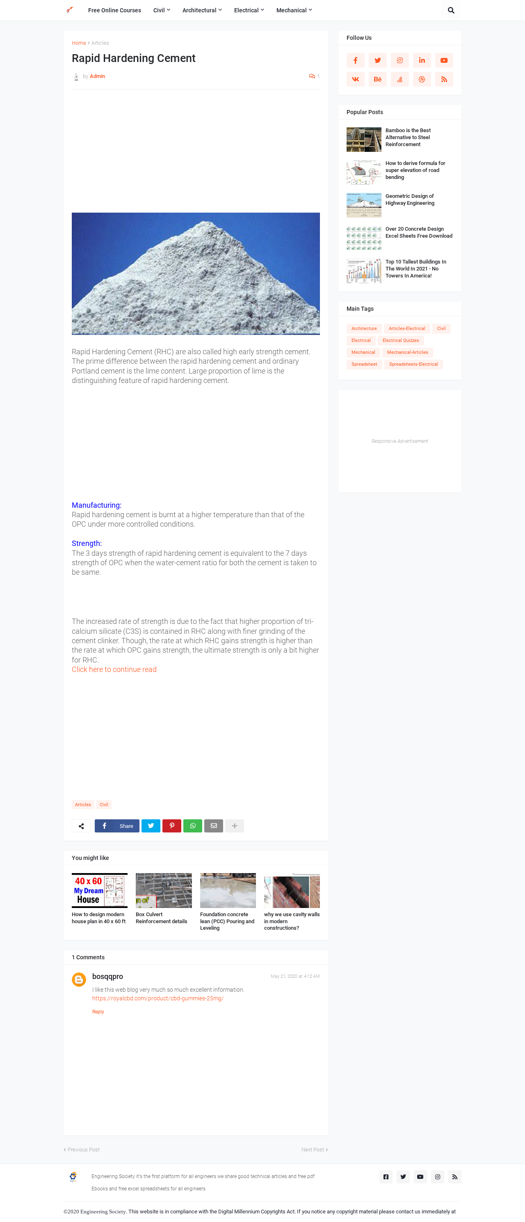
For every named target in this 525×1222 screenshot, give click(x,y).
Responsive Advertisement (400, 441)
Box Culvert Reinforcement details (161, 917)
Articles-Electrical (407, 328)
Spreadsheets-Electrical (413, 364)
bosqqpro (107, 976)
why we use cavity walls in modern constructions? (292, 921)
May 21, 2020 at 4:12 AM (295, 976)
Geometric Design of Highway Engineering (410, 199)
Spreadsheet (364, 364)
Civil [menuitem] (159, 10)
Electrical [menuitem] (246, 10)
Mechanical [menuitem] (291, 10)
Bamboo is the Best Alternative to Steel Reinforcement (408, 137)
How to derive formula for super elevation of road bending (415, 170)
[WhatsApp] (192, 825)
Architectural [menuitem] (200, 10)
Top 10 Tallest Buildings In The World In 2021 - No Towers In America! (416, 269)
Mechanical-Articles (407, 352)
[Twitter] (151, 825)
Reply (98, 1012)
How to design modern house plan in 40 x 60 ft (99, 917)
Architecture (364, 328)
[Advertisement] (196, 155)
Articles (100, 43)
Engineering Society (103, 1211)
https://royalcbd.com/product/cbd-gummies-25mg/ (158, 998)
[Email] (213, 825)
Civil (104, 804)
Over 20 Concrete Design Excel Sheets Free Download (419, 232)
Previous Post (84, 1149)
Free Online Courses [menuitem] (114, 10)
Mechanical (363, 352)
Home (79, 43)
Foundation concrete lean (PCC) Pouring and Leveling (227, 921)
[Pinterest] (171, 825)
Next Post (312, 1149)
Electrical (361, 340)
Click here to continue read (114, 669)
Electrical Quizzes (401, 340)
